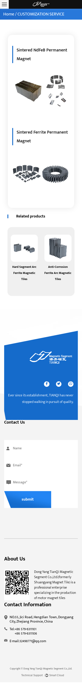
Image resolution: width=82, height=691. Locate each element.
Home (8, 14)
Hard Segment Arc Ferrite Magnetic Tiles (24, 273)
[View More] (24, 248)
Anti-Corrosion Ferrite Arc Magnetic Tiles (57, 273)
